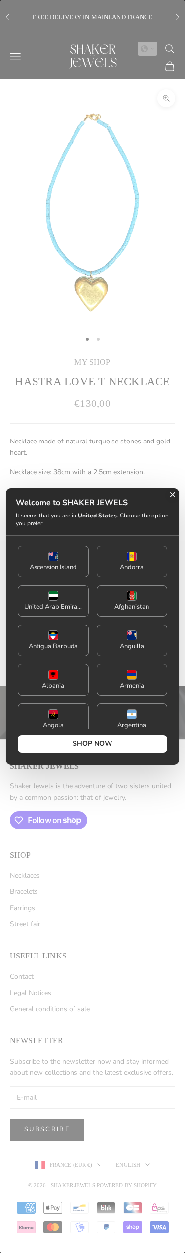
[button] (53, 561)
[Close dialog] (172, 494)
